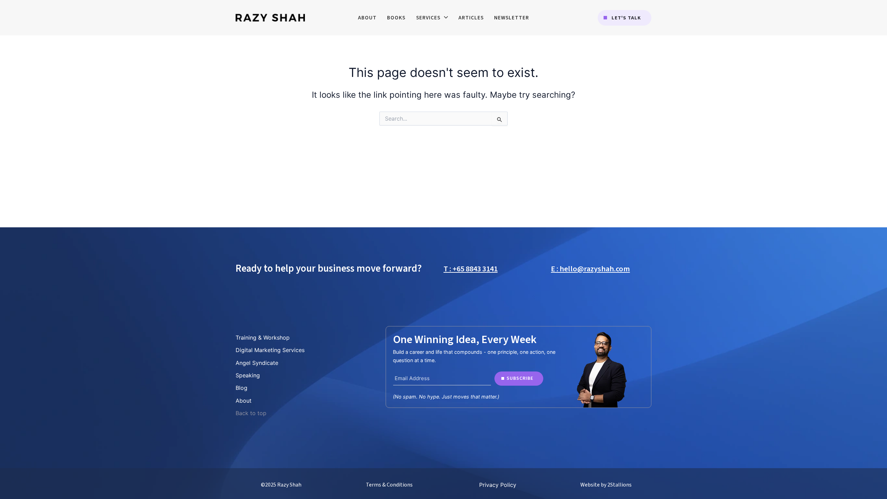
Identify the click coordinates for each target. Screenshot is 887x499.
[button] (624, 18)
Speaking (248, 375)
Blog (241, 387)
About (244, 400)
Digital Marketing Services (270, 350)
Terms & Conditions (389, 485)
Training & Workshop (263, 337)
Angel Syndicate (257, 362)
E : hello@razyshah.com (590, 268)
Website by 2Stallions (606, 485)
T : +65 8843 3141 (471, 268)
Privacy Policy (497, 484)
